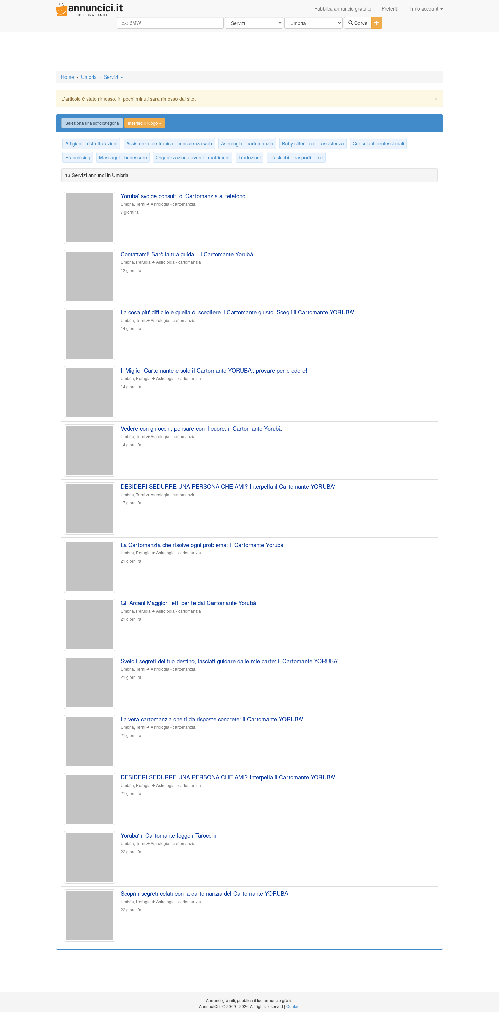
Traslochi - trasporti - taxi (296, 157)
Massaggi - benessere (123, 157)
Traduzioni (249, 157)
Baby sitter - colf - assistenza (313, 143)
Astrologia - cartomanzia (247, 143)
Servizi (111, 76)
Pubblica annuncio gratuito (342, 8)
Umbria (89, 76)
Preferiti (390, 8)
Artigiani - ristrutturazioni (91, 143)
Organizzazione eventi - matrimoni (192, 157)
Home (67, 76)
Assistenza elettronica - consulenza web (169, 143)
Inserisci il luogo (143, 123)
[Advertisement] (249, 52)
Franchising (77, 157)
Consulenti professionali (378, 143)
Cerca (360, 22)
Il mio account (424, 8)
